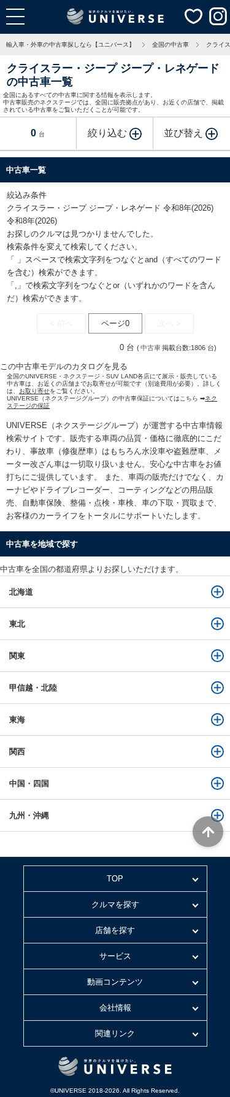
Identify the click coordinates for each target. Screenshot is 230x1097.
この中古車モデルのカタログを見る (64, 366)
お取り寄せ (34, 391)
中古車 (150, 347)
